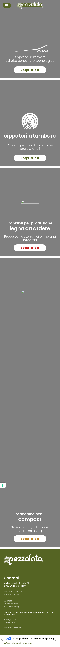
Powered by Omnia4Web (13, 627)
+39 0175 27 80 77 (13, 591)
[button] (7, 5)
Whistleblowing (11, 606)
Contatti (8, 600)
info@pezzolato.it (12, 594)
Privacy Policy (10, 620)
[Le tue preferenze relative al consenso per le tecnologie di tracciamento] (3, 485)
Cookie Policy (9, 622)
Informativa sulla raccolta (18, 643)
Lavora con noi (11, 603)
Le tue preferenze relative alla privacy (32, 638)
